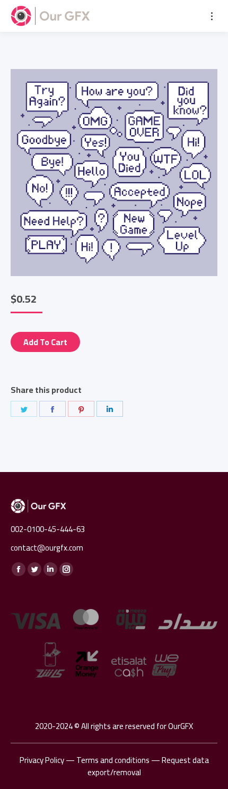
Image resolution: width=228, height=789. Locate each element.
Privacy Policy (42, 760)
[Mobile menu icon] (211, 16)
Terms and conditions (113, 760)
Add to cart (45, 342)
